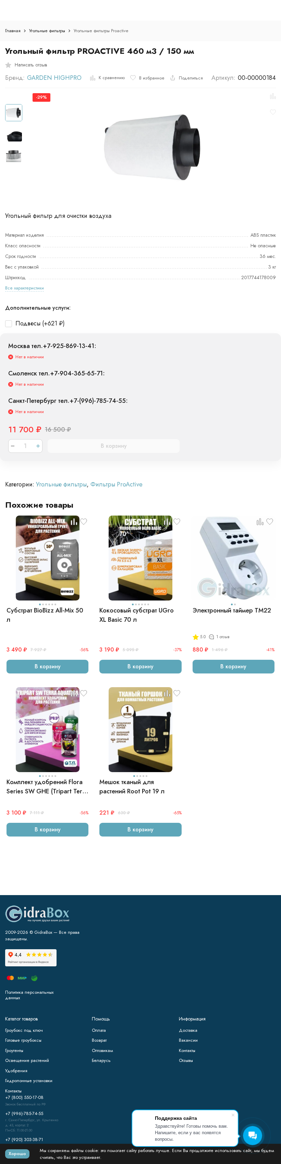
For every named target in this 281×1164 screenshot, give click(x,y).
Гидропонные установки (28, 1080)
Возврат (99, 1040)
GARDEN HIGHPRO (54, 77)
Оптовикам (102, 1050)
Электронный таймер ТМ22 (232, 610)
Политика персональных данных (29, 995)
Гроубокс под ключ (24, 1030)
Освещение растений (27, 1060)
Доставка (188, 1030)
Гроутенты (14, 1050)
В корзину (114, 446)
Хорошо (17, 1153)
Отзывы (186, 1060)
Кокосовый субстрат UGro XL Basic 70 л (136, 615)
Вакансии (188, 1040)
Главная (13, 30)
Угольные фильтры (47, 30)
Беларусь (101, 1060)
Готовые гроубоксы (23, 1040)
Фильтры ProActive (116, 484)
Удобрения (16, 1070)
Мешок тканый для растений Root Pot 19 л (131, 787)
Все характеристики (24, 288)
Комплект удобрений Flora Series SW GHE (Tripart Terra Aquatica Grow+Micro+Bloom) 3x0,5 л (47, 787)
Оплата (99, 1030)
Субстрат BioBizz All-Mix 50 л (45, 615)
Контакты (187, 1050)
